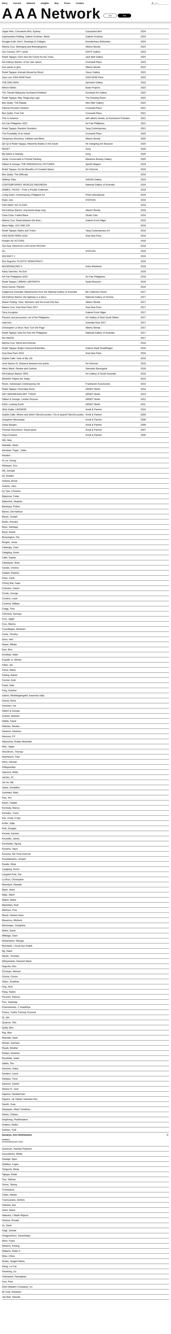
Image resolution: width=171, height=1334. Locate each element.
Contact (80, 3)
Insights (45, 3)
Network (31, 3)
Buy (57, 3)
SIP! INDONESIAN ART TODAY (12, 1141)
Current (17, 3)
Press (67, 3)
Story (5, 3)
